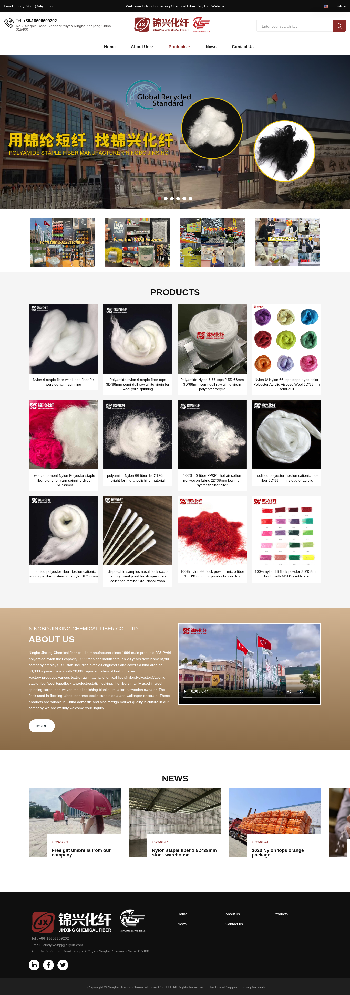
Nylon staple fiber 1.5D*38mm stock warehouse (184, 853)
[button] (159, 198)
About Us (140, 47)
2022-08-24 (160, 842)
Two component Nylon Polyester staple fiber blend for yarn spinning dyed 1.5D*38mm (63, 480)
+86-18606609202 (40, 21)
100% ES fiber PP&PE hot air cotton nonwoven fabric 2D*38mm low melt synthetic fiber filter (212, 480)
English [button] (336, 6)
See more (47, 146)
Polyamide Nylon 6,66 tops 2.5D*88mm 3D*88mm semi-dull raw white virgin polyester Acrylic (212, 384)
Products (178, 47)
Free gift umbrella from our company (81, 853)
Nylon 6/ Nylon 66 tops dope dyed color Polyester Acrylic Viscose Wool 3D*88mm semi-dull (286, 384)
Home (110, 47)
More (41, 726)
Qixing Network (253, 987)
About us (232, 914)
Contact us (243, 47)
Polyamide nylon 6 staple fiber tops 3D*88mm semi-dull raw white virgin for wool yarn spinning (137, 384)
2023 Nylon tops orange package (278, 853)
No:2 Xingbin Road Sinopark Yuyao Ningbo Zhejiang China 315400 (95, 951)
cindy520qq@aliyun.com (36, 6)
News (211, 47)
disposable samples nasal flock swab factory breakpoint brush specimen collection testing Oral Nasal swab (138, 576)
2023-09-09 (60, 842)
